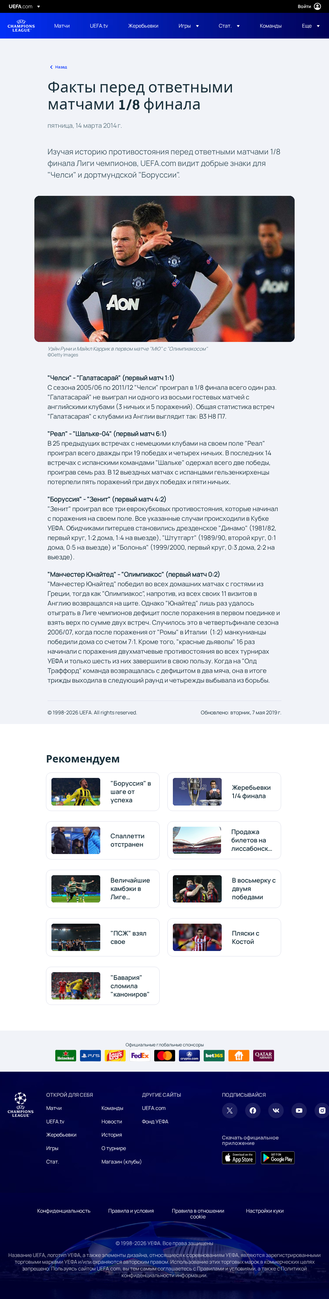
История (112, 1134)
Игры (52, 1148)
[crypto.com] (189, 1055)
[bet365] (214, 1055)
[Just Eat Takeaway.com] (238, 1055)
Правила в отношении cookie (198, 1213)
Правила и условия (131, 1210)
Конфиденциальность (64, 1210)
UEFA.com (154, 1108)
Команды (112, 1108)
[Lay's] (115, 1055)
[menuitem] (64, 26)
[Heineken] (65, 1055)
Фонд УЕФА (155, 1121)
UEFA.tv (55, 1121)
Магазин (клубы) (122, 1161)
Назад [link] (61, 67)
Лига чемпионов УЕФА (21, 26)
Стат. (52, 1161)
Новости (112, 1121)
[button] (188, 26)
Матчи (54, 1108)
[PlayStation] (90, 1055)
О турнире (114, 1148)
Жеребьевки (61, 1134)
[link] (62, 26)
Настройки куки (265, 1210)
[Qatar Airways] (263, 1055)
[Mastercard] (164, 1055)
